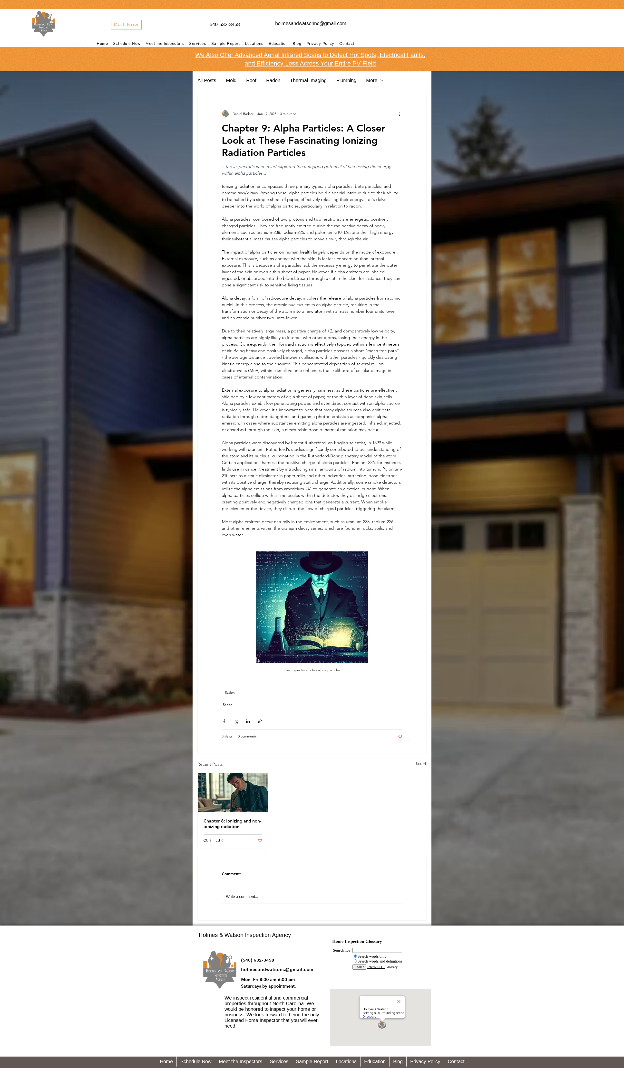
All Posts (206, 80)
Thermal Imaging (308, 80)
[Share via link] (260, 721)
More (371, 80)
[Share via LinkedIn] (248, 721)
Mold (231, 80)
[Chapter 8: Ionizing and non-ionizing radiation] (233, 792)
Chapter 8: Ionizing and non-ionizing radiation (232, 823)
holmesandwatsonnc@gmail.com (310, 23)
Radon (273, 80)
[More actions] (399, 114)
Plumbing (346, 80)
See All (421, 763)
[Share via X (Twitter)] (236, 721)
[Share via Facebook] (224, 721)
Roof (251, 80)
